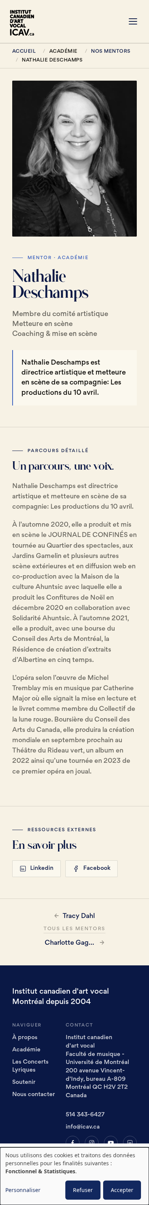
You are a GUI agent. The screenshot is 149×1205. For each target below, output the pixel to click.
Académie (26, 1050)
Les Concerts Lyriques (30, 1066)
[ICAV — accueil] (24, 21)
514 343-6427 (85, 1115)
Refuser (83, 1190)
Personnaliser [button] (22, 1190)
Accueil (24, 51)
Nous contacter (33, 1095)
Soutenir (24, 1082)
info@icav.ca (83, 1127)
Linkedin (41, 868)
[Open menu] (133, 21)
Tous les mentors (75, 928)
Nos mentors (110, 51)
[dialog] (74, 1176)
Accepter (122, 1190)
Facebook (96, 868)
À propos (24, 1038)
